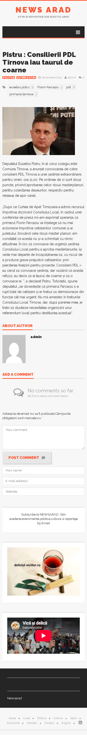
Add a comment (18, 375)
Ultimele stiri (26, 77)
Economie (13, 723)
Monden (32, 723)
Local (26, 718)
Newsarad (14, 698)
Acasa (12, 718)
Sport (73, 718)
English (66, 723)
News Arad (43, 9)
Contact (49, 723)
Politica (8, 77)
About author (17, 326)
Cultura (58, 718)
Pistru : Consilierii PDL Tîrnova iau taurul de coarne (39, 62)
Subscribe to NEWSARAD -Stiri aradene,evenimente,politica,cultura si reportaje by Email (43, 519)
